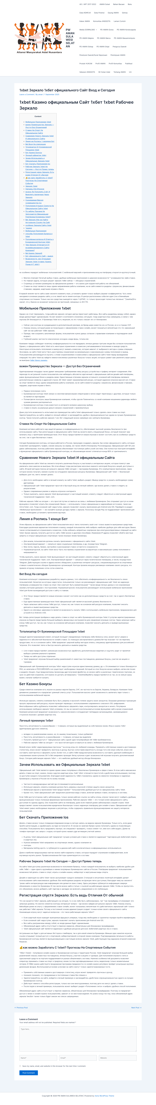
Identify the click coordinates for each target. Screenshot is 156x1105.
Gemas (125, 13)
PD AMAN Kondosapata (126, 30)
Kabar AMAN (84, 21)
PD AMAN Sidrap (86, 47)
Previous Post (21, 1007)
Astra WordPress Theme (104, 1096)
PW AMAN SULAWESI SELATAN (70, 38)
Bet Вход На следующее (35, 144)
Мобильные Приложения (35, 231)
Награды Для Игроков (34, 189)
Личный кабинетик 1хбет (35, 155)
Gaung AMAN (113, 13)
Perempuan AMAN (118, 55)
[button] (96, 29)
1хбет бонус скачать (38, 360)
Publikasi (128, 63)
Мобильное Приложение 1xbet (38, 122)
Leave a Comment (26, 94)
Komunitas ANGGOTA (101, 21)
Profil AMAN (100, 63)
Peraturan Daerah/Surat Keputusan (93, 55)
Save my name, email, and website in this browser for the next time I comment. (54, 1066)
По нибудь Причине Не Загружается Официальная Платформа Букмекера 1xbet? (38, 214)
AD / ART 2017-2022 (87, 4)
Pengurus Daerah (119, 47)
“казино (28, 228)
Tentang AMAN (120, 72)
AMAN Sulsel (105, 4)
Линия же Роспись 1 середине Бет (39, 141)
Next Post (136, 1007)
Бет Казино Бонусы (33, 153)
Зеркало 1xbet (31, 186)
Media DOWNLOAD (87, 30)
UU (130, 72)
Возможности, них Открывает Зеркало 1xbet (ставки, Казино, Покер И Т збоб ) (38, 261)
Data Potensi (99, 13)
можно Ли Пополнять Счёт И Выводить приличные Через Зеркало (37, 194)
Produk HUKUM (85, 63)
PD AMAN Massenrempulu (124, 38)
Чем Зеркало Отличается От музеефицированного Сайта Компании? (37, 247)
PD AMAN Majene (86, 38)
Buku (130, 4)
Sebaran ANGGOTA (87, 72)
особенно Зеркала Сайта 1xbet (38, 225)
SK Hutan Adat (104, 72)
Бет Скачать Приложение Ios (37, 164)
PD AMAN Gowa (106, 30)
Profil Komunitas (115, 63)
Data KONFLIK (85, 13)
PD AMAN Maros (104, 38)
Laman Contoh (120, 21)
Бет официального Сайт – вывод (39, 256)
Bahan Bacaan (118, 4)
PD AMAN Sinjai (103, 47)
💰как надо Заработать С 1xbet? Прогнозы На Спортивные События (39, 180)
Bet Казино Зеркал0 (33, 253)
